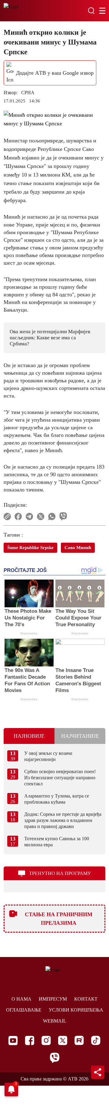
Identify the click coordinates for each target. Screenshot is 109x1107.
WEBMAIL (54, 1020)
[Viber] (54, 1057)
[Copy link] (7, 516)
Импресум (53, 999)
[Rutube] (79, 1040)
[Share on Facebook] (18, 516)
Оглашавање (23, 1009)
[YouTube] (13, 1040)
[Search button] (91, 10)
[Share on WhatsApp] (52, 516)
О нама (21, 999)
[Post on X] (41, 516)
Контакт (85, 999)
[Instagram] (46, 1040)
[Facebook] (29, 1040)
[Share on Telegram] (29, 516)
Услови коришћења (76, 1009)
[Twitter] (62, 1040)
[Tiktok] (96, 1040)
